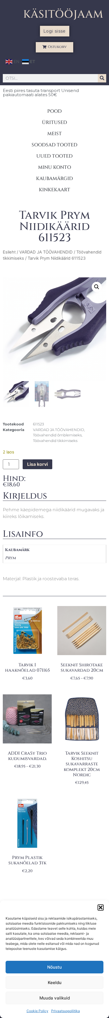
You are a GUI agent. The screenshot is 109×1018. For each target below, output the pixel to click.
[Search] (102, 78)
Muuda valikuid (54, 998)
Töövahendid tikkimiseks (55, 440)
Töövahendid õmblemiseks (57, 435)
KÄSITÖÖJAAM (63, 14)
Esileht (9, 252)
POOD (54, 111)
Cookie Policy (37, 1011)
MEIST (54, 133)
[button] (100, 907)
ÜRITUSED (54, 122)
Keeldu (54, 982)
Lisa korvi (37, 464)
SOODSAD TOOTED (54, 145)
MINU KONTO (54, 167)
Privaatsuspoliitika (65, 1011)
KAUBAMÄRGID (54, 178)
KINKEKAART (54, 189)
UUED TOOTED (54, 156)
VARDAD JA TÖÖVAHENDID (46, 252)
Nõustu (54, 967)
